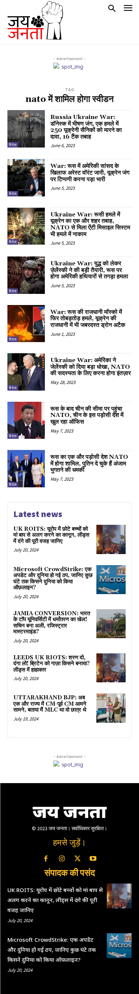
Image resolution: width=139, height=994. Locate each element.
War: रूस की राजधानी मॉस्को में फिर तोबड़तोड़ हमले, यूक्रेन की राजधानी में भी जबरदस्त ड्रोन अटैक (87, 318)
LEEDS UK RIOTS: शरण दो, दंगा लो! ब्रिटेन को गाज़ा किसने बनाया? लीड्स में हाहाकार (51, 663)
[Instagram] (61, 859)
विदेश (13, 144)
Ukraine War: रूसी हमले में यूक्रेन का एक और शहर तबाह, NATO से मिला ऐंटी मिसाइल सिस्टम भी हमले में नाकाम (90, 224)
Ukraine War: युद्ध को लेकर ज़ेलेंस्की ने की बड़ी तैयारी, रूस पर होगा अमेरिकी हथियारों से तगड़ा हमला (89, 270)
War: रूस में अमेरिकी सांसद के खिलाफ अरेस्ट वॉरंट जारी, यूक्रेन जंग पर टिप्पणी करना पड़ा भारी (89, 172)
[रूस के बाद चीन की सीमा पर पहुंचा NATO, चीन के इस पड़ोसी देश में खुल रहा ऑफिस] (26, 420)
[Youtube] (93, 859)
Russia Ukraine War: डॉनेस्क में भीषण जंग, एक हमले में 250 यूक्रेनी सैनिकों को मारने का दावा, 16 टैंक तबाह (86, 126)
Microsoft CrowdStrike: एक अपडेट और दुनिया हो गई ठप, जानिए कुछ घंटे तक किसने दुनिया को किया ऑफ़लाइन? (53, 579)
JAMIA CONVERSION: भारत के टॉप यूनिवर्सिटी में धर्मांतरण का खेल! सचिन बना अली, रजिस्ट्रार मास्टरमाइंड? (51, 623)
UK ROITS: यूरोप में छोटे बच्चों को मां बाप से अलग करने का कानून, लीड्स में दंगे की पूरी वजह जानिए (51, 535)
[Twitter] (77, 859)
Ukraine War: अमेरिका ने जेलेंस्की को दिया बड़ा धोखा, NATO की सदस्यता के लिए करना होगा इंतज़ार (90, 367)
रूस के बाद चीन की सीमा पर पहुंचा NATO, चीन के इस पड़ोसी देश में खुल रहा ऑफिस (86, 415)
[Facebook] (46, 859)
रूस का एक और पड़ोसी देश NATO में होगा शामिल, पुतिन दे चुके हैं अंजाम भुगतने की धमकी (89, 463)
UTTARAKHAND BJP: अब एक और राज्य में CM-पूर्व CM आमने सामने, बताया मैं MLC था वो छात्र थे (49, 703)
